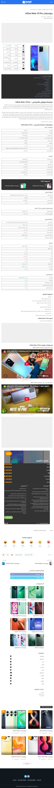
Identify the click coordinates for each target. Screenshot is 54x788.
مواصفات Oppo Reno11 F (20, 648)
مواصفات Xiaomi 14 (39, 648)
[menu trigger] (51, 2)
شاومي (42, 676)
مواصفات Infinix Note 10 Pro (47, 122)
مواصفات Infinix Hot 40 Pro (19, 757)
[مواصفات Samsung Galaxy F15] (18, 608)
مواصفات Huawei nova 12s (38, 632)
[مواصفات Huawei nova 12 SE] (36, 592)
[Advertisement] (27, 33)
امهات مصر (42, 695)
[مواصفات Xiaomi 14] (36, 640)
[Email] (3, 555)
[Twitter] (27, 577)
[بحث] (2, 2)
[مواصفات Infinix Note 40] (39, 185)
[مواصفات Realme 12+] (18, 592)
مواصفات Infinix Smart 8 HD (45, 757)
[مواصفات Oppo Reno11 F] (18, 640)
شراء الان (8, 517)
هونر (43, 684)
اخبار (43, 662)
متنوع (43, 678)
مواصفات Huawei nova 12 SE (37, 600)
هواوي (42, 681)
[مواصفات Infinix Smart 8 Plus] (14, 185)
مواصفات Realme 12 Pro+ (20, 632)
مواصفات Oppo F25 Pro (38, 616)
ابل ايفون (42, 659)
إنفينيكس (42, 656)
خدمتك (42, 692)
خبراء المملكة (41, 694)
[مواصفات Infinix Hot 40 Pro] (13, 745)
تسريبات (42, 667)
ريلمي (42, 670)
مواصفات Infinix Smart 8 (46, 731)
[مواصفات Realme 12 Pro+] (18, 624)
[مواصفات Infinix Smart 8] (40, 719)
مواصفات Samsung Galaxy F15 (19, 616)
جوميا (41, 321)
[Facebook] (27, 574)
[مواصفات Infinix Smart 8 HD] (40, 745)
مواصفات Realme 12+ (21, 600)
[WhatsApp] (7, 555)
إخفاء (41, 76)
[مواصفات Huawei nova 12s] (36, 624)
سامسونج (42, 673)
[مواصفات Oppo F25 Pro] (36, 608)
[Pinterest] (12, 555)
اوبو (43, 664)
